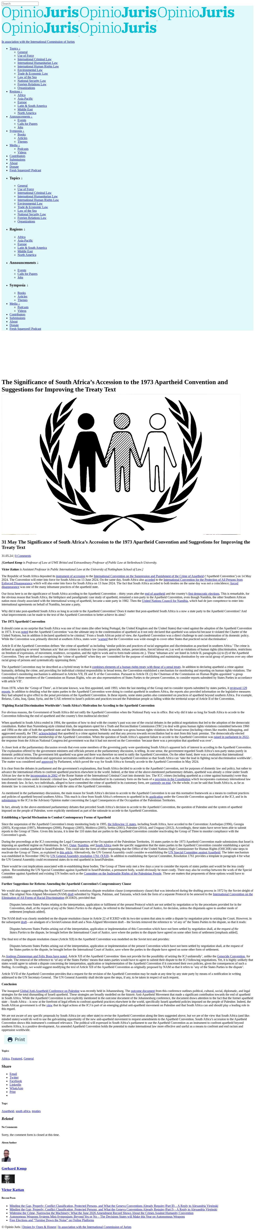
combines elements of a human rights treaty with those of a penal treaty (136, 667)
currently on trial (160, 782)
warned (103, 639)
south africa (23, 1111)
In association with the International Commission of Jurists (38, 41)
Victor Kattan (13, 1190)
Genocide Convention (231, 956)
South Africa (103, 845)
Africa (6, 1058)
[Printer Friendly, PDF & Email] (15, 1043)
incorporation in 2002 (44, 775)
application (156, 796)
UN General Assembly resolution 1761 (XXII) (79, 856)
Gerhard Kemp (14, 1168)
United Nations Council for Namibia (165, 600)
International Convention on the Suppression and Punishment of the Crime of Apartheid (149, 576)
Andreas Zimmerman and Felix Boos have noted (36, 956)
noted (24, 632)
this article (66, 852)
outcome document (143, 991)
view (49, 1005)
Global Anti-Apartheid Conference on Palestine (49, 991)
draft (71, 894)
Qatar (72, 845)
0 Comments (23, 555)
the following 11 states (122, 824)
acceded (150, 579)
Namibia (83, 845)
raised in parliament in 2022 (231, 737)
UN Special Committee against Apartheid (194, 852)
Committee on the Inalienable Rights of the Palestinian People (122, 873)
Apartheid (8, 1111)
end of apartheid (155, 593)
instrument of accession (70, 576)
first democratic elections (203, 593)
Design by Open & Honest (39, 1227)
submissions (9, 800)
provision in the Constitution (172, 779)
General (29, 1058)
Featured (16, 1058)
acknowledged (48, 733)
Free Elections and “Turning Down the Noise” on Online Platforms (52, 1220)
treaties (36, 1111)
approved (47, 761)
